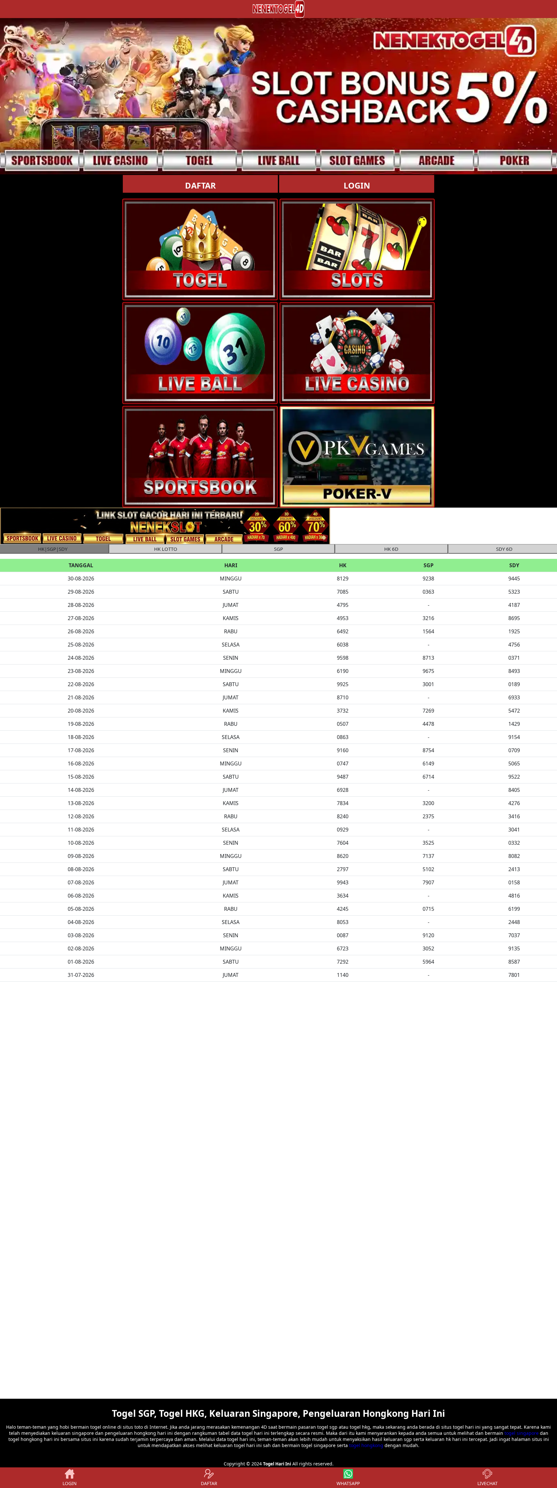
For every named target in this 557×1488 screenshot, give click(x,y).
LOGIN (357, 185)
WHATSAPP (348, 1483)
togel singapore (521, 1433)
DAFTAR (200, 185)
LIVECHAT (487, 1483)
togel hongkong (366, 1445)
